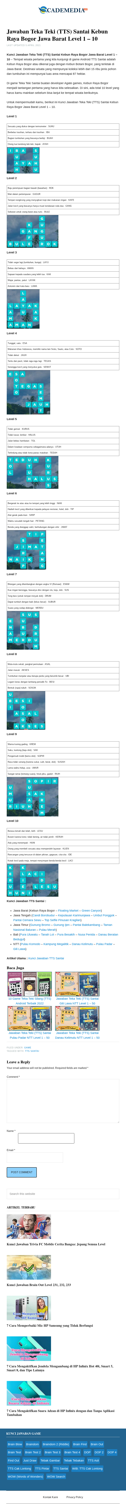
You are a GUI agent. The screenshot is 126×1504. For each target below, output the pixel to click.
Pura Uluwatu (29, 934)
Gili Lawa (19, 949)
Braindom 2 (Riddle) (56, 1444)
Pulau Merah (47, 929)
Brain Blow (15, 1444)
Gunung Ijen (61, 925)
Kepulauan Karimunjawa (74, 915)
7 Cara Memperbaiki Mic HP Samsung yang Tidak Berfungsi (50, 1325)
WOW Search (56, 1476)
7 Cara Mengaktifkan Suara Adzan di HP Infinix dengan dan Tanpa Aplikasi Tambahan (61, 1412)
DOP (87, 1452)
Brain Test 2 (33, 1452)
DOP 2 (99, 1452)
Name (11, 1131)
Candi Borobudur (43, 915)
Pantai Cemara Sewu (27, 920)
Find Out (13, 1460)
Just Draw (29, 1460)
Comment (13, 1076)
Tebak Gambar (50, 1460)
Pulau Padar (104, 944)
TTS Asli (93, 1460)
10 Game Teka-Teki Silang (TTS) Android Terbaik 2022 (29, 1001)
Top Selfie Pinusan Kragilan (62, 920)
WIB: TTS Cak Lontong (87, 1468)
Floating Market (68, 910)
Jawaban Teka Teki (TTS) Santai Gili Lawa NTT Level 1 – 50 (77, 1001)
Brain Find (80, 1444)
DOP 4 (112, 1452)
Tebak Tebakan (74, 1460)
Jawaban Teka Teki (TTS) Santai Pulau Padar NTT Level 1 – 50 (30, 1035)
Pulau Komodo (30, 944)
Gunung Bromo (40, 925)
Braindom (32, 1444)
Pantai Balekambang (86, 925)
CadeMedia (63, 9)
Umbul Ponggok (103, 915)
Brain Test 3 (52, 1452)
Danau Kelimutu (82, 944)
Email (11, 1150)
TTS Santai (60, 1468)
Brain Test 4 (72, 1452)
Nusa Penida (86, 934)
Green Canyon (91, 910)
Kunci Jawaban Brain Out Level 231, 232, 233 (39, 1284)
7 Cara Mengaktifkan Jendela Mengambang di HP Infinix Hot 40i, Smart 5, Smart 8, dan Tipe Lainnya (60, 1368)
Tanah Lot (47, 934)
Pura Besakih (66, 934)
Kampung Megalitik (56, 944)
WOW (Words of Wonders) (25, 1476)
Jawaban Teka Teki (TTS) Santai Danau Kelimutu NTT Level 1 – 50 (77, 1035)
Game (27, 1047)
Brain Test (14, 1452)
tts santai (32, 1051)
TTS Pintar (42, 1468)
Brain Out (97, 1444)
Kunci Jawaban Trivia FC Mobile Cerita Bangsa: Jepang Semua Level (56, 1244)
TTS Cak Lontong (19, 1468)
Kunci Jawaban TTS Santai (46, 958)
